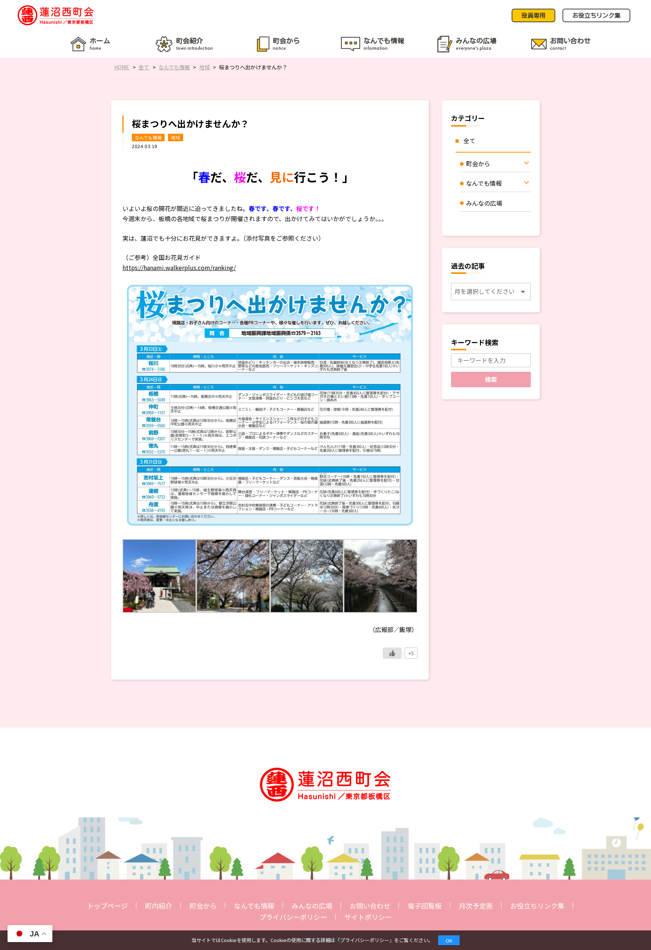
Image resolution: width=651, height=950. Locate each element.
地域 (175, 137)
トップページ (107, 905)
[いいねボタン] (392, 653)
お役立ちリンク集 (537, 905)
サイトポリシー (368, 917)
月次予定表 (476, 905)
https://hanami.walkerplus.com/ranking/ (179, 267)
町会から (203, 905)
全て (469, 140)
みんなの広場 (312, 905)
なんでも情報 (148, 137)
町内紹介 (158, 905)
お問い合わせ (370, 905)
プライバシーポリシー (293, 917)
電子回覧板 (425, 905)
